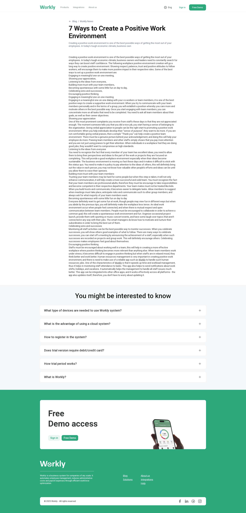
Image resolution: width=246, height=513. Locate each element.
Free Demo (70, 437)
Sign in (54, 437)
